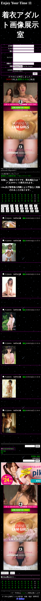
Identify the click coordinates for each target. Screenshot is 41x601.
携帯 (20, 79)
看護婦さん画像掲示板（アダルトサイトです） (16, 176)
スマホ (25, 79)
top (2, 453)
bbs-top (3, 451)
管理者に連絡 (35, 456)
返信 (24, 218)
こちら (23, 593)
